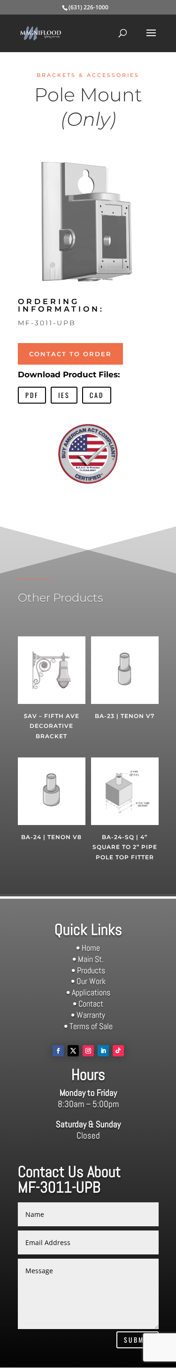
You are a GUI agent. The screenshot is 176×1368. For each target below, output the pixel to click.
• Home (88, 947)
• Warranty (88, 1014)
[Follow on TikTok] (118, 1050)
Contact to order (70, 354)
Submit (137, 1340)
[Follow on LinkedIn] (103, 1050)
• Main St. (88, 959)
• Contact (88, 1003)
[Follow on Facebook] (58, 1050)
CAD (97, 395)
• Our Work (88, 981)
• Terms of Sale (88, 1026)
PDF (31, 395)
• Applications (88, 992)
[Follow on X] (73, 1050)
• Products (88, 970)
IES (64, 395)
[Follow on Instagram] (88, 1050)
